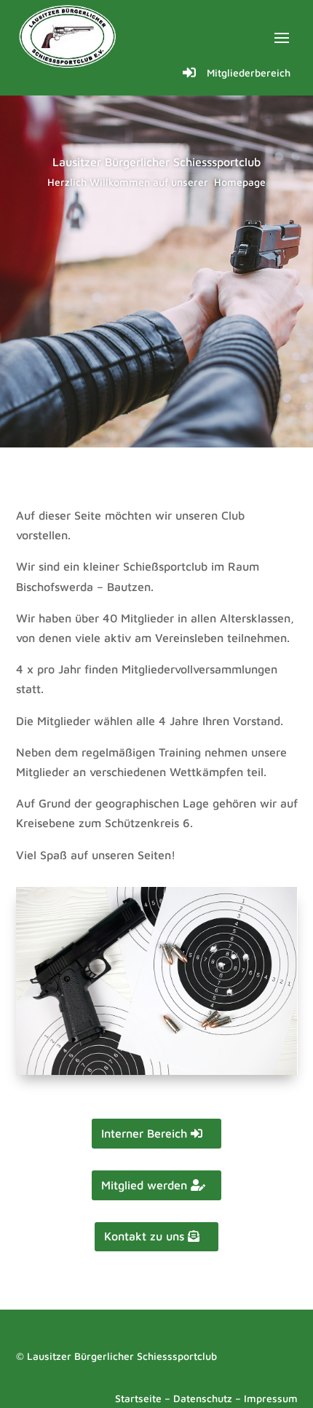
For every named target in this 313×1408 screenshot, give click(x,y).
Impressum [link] (271, 1398)
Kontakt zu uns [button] (144, 1236)
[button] (281, 37)
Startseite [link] (138, 1398)
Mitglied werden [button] (144, 1185)
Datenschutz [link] (202, 1398)
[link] (69, 36)
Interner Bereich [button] (144, 1133)
